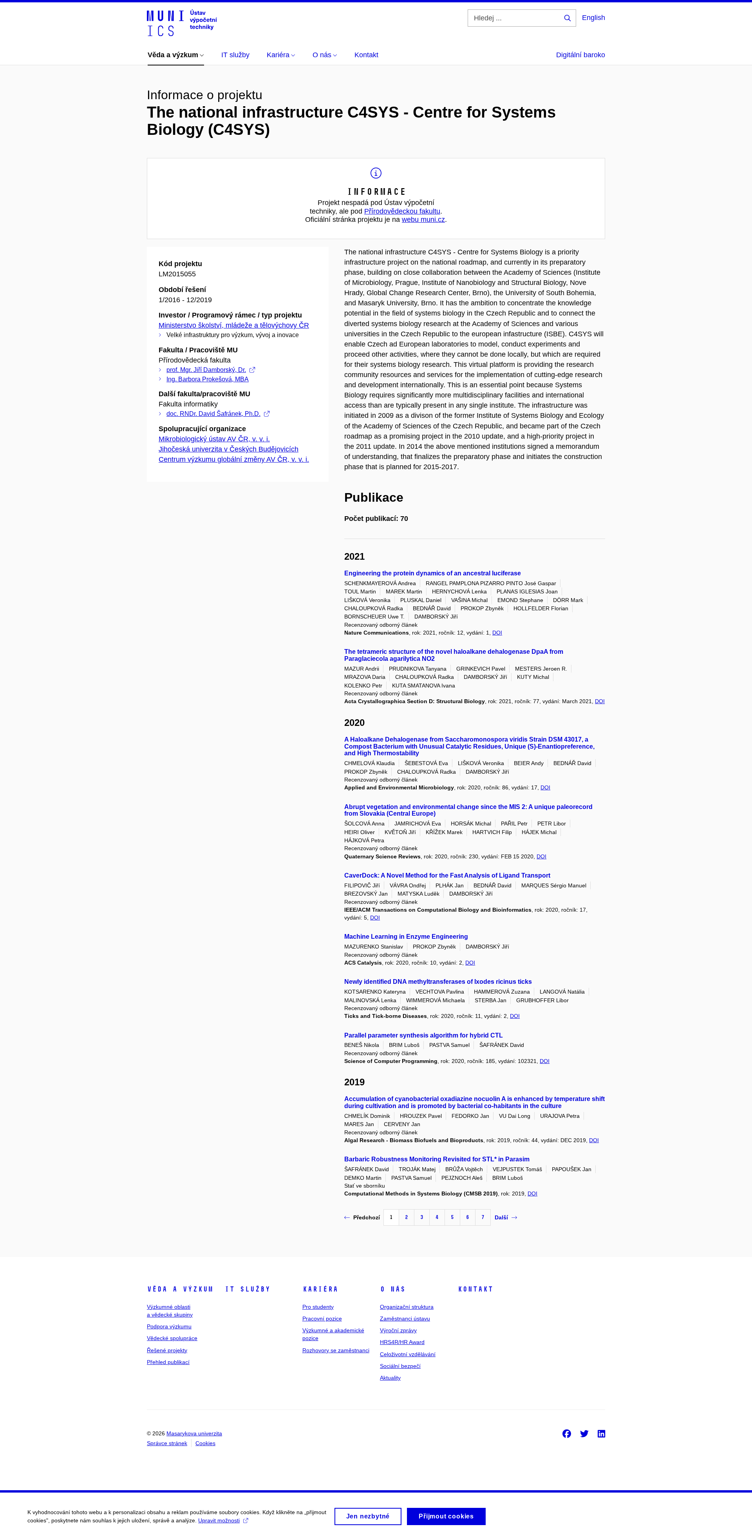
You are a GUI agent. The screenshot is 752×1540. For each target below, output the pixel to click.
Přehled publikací (168, 1362)
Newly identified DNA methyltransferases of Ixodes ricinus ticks (438, 981)
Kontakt (475, 1289)
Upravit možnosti (219, 1520)
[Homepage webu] (182, 22)
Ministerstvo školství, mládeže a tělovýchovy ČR (234, 325)
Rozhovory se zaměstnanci (335, 1350)
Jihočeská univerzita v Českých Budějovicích (228, 449)
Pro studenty (318, 1307)
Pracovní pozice (322, 1318)
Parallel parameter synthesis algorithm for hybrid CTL (423, 1035)
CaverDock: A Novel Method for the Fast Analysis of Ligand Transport (447, 875)
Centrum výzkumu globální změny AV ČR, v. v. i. (234, 459)
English (593, 18)
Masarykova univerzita (194, 1433)
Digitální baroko (580, 55)
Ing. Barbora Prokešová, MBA (207, 379)
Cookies (205, 1443)
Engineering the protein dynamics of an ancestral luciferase (432, 573)
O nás (392, 1289)
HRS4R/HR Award (402, 1342)
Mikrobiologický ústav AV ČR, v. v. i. (214, 439)
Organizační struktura (407, 1307)
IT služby (247, 1289)
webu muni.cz (423, 219)
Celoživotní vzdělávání (408, 1354)
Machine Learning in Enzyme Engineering (406, 936)
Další (501, 1217)
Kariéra (320, 1289)
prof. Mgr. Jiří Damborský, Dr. (206, 369)
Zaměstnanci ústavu (405, 1318)
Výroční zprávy (398, 1330)
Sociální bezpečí (400, 1366)
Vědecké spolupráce (172, 1338)
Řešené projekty (167, 1350)
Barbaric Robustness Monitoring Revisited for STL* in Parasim (437, 1159)
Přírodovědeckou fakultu (402, 211)
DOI (497, 632)
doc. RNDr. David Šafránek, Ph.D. (213, 413)
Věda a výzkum (180, 1289)
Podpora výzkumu (169, 1326)
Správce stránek (167, 1443)
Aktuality (390, 1378)
